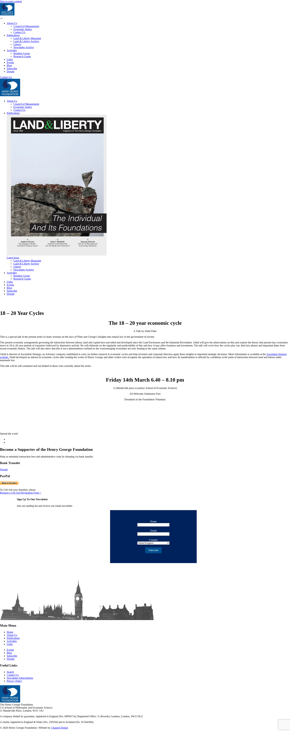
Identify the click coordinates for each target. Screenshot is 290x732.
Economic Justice (22, 29)
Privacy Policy (14, 681)
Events (10, 62)
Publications (13, 35)
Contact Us (19, 32)
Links (10, 59)
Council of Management (26, 26)
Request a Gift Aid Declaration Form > (20, 492)
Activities (12, 50)
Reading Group (21, 53)
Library (17, 44)
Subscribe (12, 68)
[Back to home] (7, 14)
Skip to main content (11, 1)
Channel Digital (59, 727)
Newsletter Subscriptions (20, 678)
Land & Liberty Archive (26, 41)
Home (10, 632)
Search (10, 671)
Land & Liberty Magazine (27, 38)
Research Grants (22, 56)
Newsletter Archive (23, 47)
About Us (12, 23)
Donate (10, 71)
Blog (9, 65)
